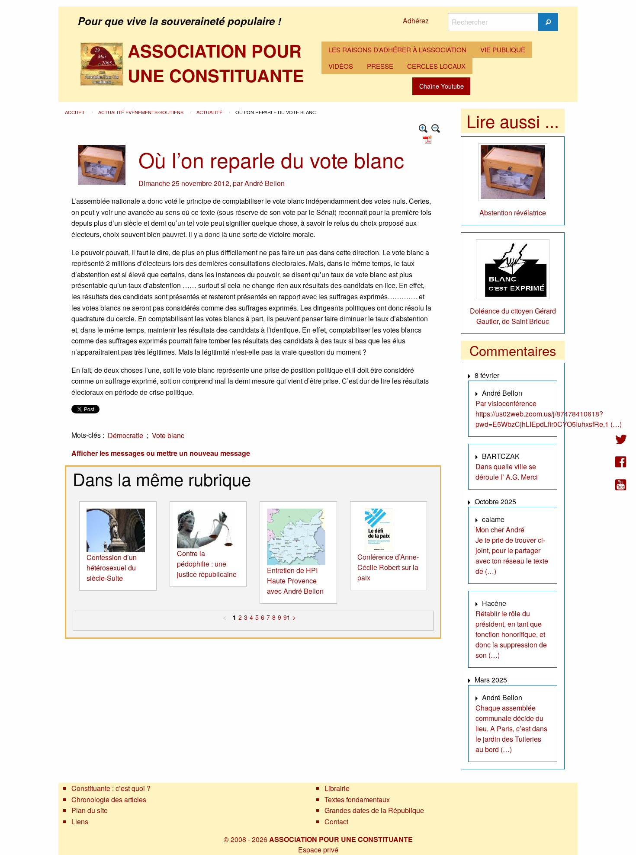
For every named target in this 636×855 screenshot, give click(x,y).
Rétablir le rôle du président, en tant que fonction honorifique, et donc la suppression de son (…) (511, 634)
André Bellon (264, 183)
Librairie (337, 788)
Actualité (210, 112)
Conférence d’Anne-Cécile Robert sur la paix (388, 567)
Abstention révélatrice (512, 213)
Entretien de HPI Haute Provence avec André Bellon (295, 580)
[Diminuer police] (435, 128)
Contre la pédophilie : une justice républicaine (207, 563)
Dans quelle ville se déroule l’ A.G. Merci (506, 471)
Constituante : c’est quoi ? (111, 788)
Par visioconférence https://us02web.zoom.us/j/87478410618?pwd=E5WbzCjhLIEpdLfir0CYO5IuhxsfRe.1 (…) (548, 413)
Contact (336, 821)
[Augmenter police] (423, 128)
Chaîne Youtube (441, 85)
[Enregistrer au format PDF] (429, 139)
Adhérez (416, 21)
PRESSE (380, 65)
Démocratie (125, 435)
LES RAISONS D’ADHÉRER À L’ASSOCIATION (397, 49)
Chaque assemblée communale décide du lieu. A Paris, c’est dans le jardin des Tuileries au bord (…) (511, 728)
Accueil (76, 112)
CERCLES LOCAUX (436, 65)
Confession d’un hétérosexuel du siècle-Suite (112, 567)
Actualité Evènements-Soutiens (141, 112)
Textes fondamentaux (357, 799)
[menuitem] (397, 50)
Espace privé (318, 850)
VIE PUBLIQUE (502, 49)
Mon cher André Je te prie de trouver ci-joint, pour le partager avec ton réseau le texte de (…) (511, 550)
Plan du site (89, 810)
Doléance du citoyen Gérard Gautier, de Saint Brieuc (513, 316)
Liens (79, 821)
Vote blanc (168, 435)
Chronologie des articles (108, 799)
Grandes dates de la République (374, 810)
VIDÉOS (340, 65)
